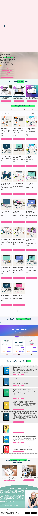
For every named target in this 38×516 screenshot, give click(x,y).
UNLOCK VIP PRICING (6, 166)
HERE (30, 363)
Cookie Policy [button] (4, 513)
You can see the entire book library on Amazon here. (19, 455)
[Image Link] (4, 26)
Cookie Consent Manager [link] (4, 509)
